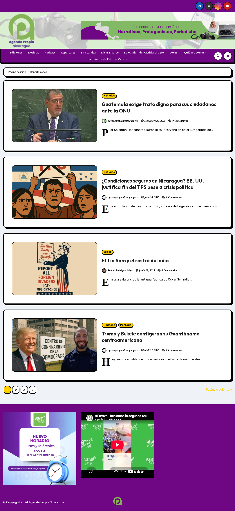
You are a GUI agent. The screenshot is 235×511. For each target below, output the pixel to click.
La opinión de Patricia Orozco (144, 52)
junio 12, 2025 (147, 270)
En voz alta (88, 52)
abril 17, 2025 (152, 350)
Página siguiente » (219, 389)
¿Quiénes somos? (194, 52)
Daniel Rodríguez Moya (120, 270)
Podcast (50, 52)
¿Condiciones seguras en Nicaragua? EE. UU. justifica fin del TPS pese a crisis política (153, 184)
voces (107, 251)
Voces (174, 52)
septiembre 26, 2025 (155, 120)
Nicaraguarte (110, 52)
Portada (125, 325)
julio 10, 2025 (152, 197)
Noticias (33, 52)
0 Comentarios (180, 120)
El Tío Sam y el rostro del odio (135, 260)
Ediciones (16, 52)
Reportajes (68, 52)
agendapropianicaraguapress (123, 120)
